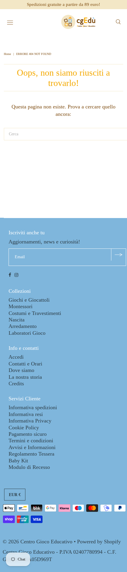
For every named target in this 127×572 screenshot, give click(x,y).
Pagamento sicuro (28, 434)
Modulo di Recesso (29, 467)
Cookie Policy (24, 427)
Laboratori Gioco (27, 333)
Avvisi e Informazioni (32, 447)
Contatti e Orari (25, 364)
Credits (16, 383)
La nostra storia (25, 377)
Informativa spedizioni (33, 407)
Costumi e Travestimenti (35, 313)
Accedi (16, 357)
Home (8, 54)
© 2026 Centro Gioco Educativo (37, 542)
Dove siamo (21, 370)
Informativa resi (26, 414)
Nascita (17, 320)
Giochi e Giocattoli (29, 300)
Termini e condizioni (31, 440)
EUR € (15, 495)
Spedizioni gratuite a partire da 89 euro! (63, 4)
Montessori (20, 306)
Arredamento (23, 326)
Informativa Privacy (30, 421)
